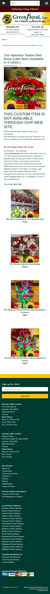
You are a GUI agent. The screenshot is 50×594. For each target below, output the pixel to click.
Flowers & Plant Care (10, 494)
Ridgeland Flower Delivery (12, 544)
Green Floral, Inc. (25, 19)
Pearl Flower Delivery (10, 534)
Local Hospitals (8, 562)
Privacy (5, 481)
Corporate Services (10, 473)
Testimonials (7, 471)
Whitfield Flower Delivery (12, 549)
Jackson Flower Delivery (12, 526)
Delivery (5, 479)
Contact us (6, 476)
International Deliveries (11, 557)
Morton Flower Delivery (11, 531)
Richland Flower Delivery (12, 542)
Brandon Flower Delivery (12, 508)
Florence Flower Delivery (12, 518)
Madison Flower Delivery (12, 529)
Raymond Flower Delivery (12, 539)
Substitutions (7, 484)
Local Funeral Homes (10, 560)
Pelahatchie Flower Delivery (13, 536)
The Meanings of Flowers (12, 497)
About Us (5, 468)
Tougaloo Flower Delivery (12, 547)
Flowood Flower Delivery (12, 521)
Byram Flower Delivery (11, 511)
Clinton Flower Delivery (11, 516)
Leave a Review (8, 486)
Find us (5, 414)
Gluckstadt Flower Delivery (13, 524)
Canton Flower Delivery (11, 513)
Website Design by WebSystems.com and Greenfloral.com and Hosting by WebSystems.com (36, 589)
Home (4, 39)
